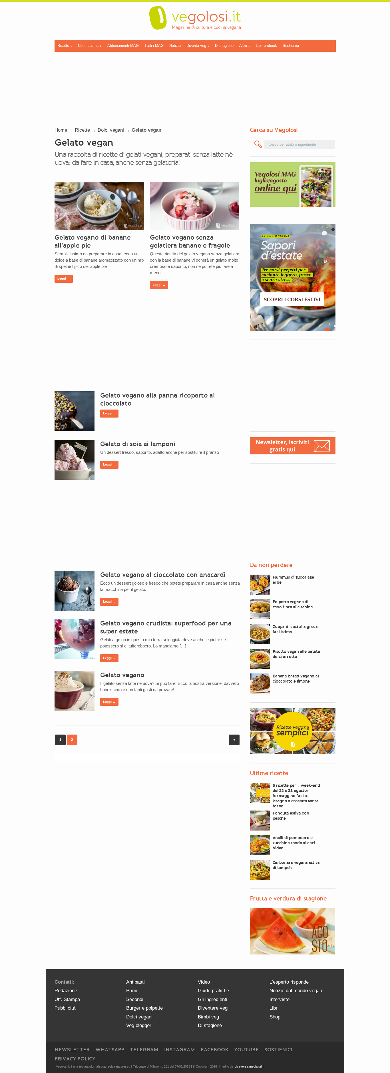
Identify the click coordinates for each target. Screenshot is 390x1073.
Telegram (144, 1049)
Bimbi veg (208, 1017)
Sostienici (291, 45)
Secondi (134, 999)
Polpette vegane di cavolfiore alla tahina (293, 604)
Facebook (214, 1049)
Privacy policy (75, 1059)
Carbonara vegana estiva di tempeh (296, 865)
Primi (131, 990)
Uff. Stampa (67, 999)
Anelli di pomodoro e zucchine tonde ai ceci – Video (296, 843)
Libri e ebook (266, 45)
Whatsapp (109, 1049)
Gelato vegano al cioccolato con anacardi (163, 575)
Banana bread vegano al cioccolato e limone (296, 678)
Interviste (280, 999)
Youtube (246, 1049)
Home (61, 130)
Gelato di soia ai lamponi (138, 444)
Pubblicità (65, 1008)
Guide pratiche (213, 990)
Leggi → (63, 278)
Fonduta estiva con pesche (291, 816)
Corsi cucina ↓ (90, 45)
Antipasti (135, 982)
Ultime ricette (269, 773)
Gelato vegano (122, 675)
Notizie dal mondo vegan (296, 990)
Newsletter (72, 1049)
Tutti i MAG (154, 45)
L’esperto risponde (289, 982)
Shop (275, 1017)
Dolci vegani (111, 130)
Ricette (82, 130)
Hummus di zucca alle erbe (293, 580)
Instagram (179, 1049)
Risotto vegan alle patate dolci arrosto (296, 654)
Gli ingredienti (212, 999)
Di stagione (224, 45)
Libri (274, 1008)
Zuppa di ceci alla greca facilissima (295, 629)
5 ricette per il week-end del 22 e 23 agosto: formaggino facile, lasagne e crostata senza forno (296, 796)
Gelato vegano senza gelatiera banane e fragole (190, 241)
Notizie (175, 45)
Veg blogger (138, 1025)
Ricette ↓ (64, 45)
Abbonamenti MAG (123, 45)
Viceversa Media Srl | (249, 1066)
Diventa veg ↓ (197, 45)
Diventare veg (213, 1008)
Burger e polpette (144, 1008)
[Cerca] (258, 144)
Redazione (66, 990)
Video (204, 982)
